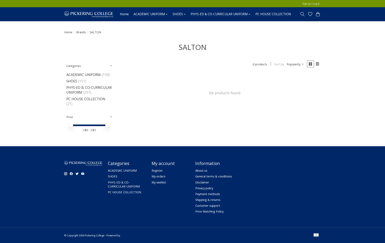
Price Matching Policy (209, 211)
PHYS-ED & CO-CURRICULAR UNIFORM (124, 184)
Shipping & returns (207, 200)
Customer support (207, 206)
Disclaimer (202, 182)
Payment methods (207, 194)
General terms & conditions (213, 176)
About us (201, 170)
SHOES (71, 81)
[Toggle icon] (302, 14)
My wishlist (159, 182)
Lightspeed (127, 235)
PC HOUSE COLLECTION (273, 14)
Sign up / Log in (311, 3)
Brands (81, 32)
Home (124, 14)
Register (157, 170)
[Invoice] (316, 235)
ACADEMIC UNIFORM (83, 74)
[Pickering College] (88, 14)
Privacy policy (204, 188)
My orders (158, 176)
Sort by (279, 64)
